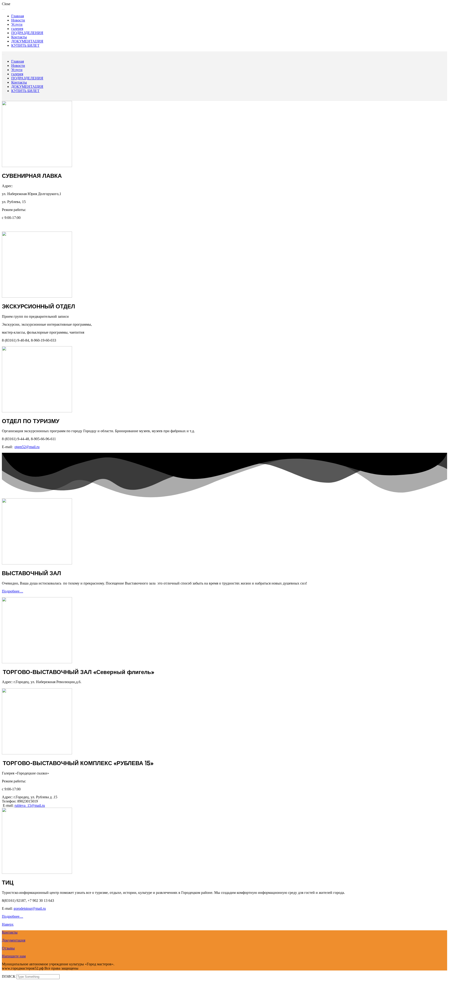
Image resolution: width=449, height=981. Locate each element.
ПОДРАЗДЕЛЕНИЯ (27, 33)
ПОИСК (9, 976)
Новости (18, 20)
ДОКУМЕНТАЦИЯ (27, 41)
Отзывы (8, 948)
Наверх (8, 924)
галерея (17, 29)
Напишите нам (14, 956)
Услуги (16, 24)
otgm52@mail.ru (27, 447)
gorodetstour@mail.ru (30, 908)
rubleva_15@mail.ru (29, 805)
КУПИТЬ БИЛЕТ (25, 45)
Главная (17, 16)
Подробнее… (12, 591)
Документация (13, 940)
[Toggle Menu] (3, 9)
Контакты (19, 37)
